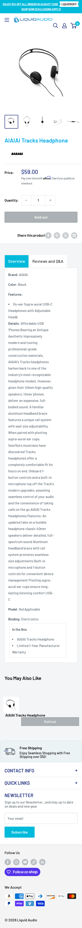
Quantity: (11, 200)
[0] (74, 25)
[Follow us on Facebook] (8, 862)
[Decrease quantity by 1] (26, 200)
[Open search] (55, 25)
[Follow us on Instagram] (16, 862)
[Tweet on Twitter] (65, 235)
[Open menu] (7, 20)
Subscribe (19, 832)
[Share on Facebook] (48, 235)
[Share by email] (74, 235)
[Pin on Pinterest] (57, 235)
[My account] (64, 25)
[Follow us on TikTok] (34, 862)
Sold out (41, 217)
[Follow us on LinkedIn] (42, 862)
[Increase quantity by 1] (50, 200)
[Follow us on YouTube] (25, 862)
